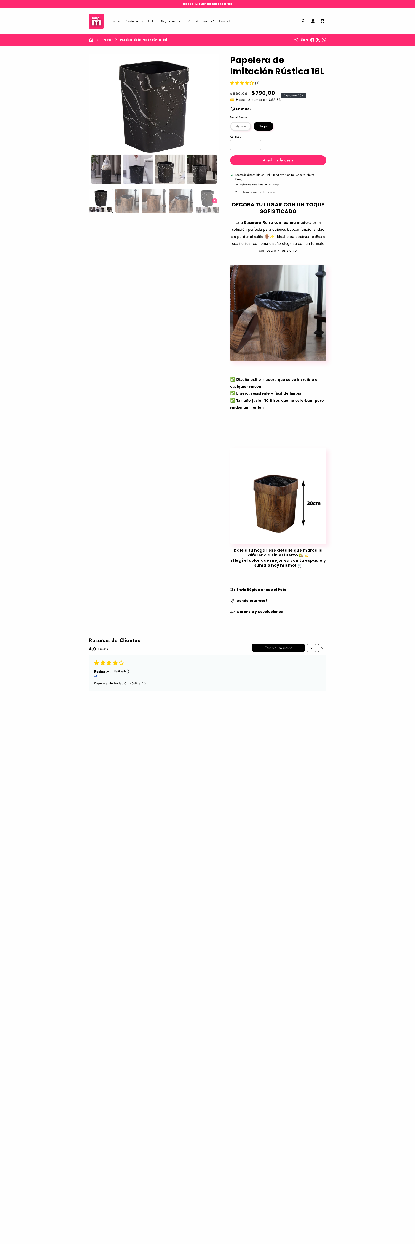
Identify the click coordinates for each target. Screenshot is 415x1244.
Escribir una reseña (278, 647)
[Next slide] (214, 200)
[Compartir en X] (318, 40)
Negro (263, 126)
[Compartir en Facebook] (312, 40)
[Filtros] (311, 648)
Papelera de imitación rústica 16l (143, 40)
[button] (134, 21)
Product (107, 40)
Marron (243, 127)
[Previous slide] (93, 200)
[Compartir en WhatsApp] (323, 40)
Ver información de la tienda (255, 192)
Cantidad (235, 136)
